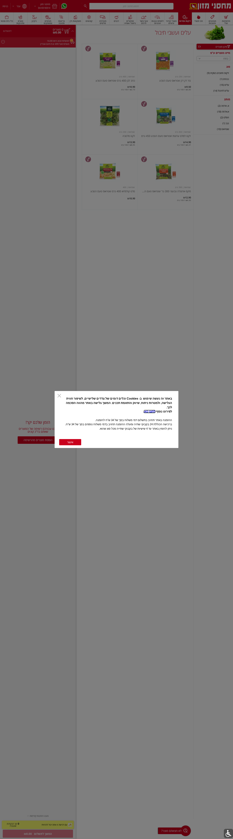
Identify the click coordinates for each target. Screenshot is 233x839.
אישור (70, 442)
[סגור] (59, 396)
